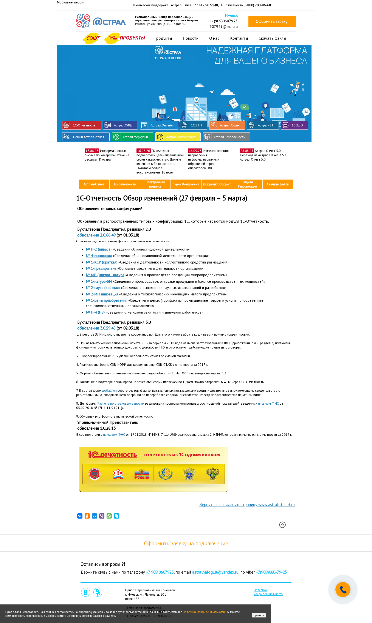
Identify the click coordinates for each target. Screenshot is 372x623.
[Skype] (116, 516)
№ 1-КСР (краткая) (101, 262)
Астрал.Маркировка (180, 137)
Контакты (239, 38)
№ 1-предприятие (101, 268)
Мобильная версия (70, 2)
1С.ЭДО (297, 125)
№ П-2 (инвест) (99, 249)
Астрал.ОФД (123, 125)
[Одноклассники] (87, 516)
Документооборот (217, 184)
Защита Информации (247, 184)
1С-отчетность (124, 184)
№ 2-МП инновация (102, 294)
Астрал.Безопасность (229, 137)
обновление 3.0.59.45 (96, 328)
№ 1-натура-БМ (99, 281)
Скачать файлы (272, 38)
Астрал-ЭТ (265, 125)
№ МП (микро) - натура (105, 274)
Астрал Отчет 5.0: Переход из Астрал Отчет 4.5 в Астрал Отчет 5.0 (263, 154)
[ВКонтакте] (79, 516)
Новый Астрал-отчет (88, 137)
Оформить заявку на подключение (186, 543)
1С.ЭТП (196, 125)
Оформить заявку (271, 21)
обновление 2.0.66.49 (96, 235)
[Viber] (101, 516)
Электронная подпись (155, 184)
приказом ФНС (114, 434)
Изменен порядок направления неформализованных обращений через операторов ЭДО (208, 159)
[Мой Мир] (94, 516)
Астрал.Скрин (230, 125)
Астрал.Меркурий (135, 137)
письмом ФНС (268, 403)
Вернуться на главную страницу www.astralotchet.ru (247, 504)
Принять (258, 615)
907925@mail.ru (224, 26)
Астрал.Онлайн (162, 125)
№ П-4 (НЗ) (95, 312)
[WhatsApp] (109, 516)
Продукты (162, 38)
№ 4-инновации (99, 255)
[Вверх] (282, 525)
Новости (190, 38)
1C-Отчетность (84, 125)
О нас (214, 38)
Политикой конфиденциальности (204, 612)
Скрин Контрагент (186, 184)
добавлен (109, 390)
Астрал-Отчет (94, 184)
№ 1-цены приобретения (106, 300)
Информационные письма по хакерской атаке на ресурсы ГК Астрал (107, 154)
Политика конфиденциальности (268, 592)
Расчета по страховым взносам (120, 403)
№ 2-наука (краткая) (103, 287)
